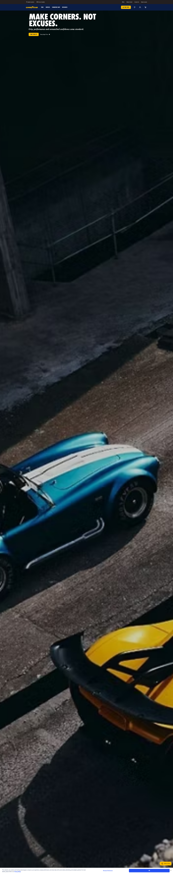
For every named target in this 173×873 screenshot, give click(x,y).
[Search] (134, 7)
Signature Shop (56, 7)
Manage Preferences (108, 870)
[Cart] (145, 7)
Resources (64, 7)
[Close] (170, 870)
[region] (86, 870)
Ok (149, 870)
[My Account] (140, 7)
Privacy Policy (18, 871)
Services (48, 7)
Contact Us (136, 2)
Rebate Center (129, 2)
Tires (42, 7)
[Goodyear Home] (32, 7)
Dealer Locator (144, 2)
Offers (123, 2)
